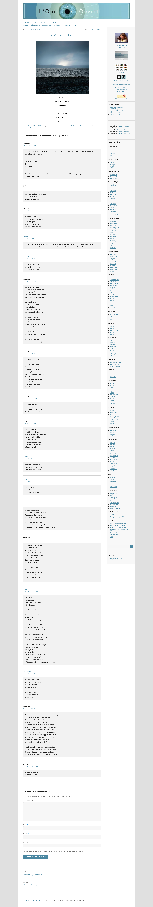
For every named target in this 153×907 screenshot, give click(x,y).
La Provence (113, 307)
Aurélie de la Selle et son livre (118, 527)
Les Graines (113, 200)
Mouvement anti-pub (116, 533)
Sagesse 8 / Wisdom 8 (116, 114)
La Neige (112, 344)
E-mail (26, 833)
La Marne (112, 300)
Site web (26, 842)
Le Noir (112, 392)
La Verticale (113, 470)
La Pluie (112, 350)
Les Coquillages (114, 231)
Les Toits (112, 265)
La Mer (55, 126)
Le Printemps (114, 314)
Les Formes (113, 452)
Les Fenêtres (113, 499)
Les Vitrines (113, 269)
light (30, 127)
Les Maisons (113, 256)
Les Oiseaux (113, 178)
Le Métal (112, 418)
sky (53, 127)
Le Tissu (112, 422)
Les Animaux (113, 174)
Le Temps (113, 465)
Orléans (112, 304)
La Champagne (114, 285)
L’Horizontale (113, 454)
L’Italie (112, 294)
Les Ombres (113, 375)
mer (38, 127)
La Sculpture (113, 486)
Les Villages (113, 267)
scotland (46, 127)
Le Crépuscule (114, 330)
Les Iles (78, 126)
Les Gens (112, 154)
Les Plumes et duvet (115, 420)
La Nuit (60, 126)
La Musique (113, 481)
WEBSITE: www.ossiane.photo (121, 61)
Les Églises (113, 495)
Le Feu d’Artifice (114, 416)
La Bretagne (113, 278)
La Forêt (112, 196)
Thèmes (121, 88)
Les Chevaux (113, 176)
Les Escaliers (113, 497)
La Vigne (112, 213)
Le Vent (112, 356)
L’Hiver (112, 320)
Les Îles (112, 293)
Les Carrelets (113, 229)
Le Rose (112, 398)
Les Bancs (113, 254)
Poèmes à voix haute (116, 366)
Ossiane (30, 126)
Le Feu (73, 126)
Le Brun (112, 387)
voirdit (25, 236)
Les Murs (112, 258)
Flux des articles (116, 558)
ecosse (99, 126)
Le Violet (112, 404)
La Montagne (113, 209)
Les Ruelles (113, 263)
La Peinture (113, 485)
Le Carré (112, 442)
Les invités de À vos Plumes (118, 523)
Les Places (113, 260)
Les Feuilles (113, 192)
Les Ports (112, 244)
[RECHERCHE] (131, 546)
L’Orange (112, 396)
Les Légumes (114, 205)
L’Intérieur (113, 501)
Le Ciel (69, 126)
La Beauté (112, 164)
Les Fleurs (113, 194)
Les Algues (113, 221)
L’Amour (112, 162)
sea (51, 127)
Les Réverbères (114, 262)
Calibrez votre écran (121, 91)
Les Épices (113, 190)
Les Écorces (113, 412)
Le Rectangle (113, 459)
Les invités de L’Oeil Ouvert (117, 525)
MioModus (27, 671)
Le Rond (112, 461)
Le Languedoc (114, 296)
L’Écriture (112, 479)
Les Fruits (112, 198)
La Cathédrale (114, 493)
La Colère (112, 166)
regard (25, 456)
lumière (34, 127)
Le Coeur (112, 444)
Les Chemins (113, 189)
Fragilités (112, 152)
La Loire (112, 298)
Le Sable (112, 246)
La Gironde (113, 289)
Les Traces (83, 126)
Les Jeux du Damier (115, 364)
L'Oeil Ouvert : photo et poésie (40, 22)
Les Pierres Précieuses (116, 436)
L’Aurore (112, 327)
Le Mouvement (114, 455)
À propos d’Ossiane (121, 45)
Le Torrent (113, 247)
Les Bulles (113, 225)
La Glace (112, 343)
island (27, 127)
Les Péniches (113, 242)
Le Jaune (112, 391)
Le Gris (112, 389)
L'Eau (51, 126)
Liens (121, 90)
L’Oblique (112, 457)
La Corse (112, 287)
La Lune (112, 332)
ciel (95, 126)
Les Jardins (113, 203)
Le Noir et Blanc (114, 394)
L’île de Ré (113, 291)
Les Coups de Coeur (115, 362)
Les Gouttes (113, 236)
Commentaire (28, 801)
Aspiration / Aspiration (116, 107)
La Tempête (113, 354)
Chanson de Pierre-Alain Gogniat (119, 529)
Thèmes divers (114, 531)
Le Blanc (112, 383)
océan (42, 127)
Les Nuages (113, 346)
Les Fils (112, 450)
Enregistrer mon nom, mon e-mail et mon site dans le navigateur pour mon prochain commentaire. (55, 851)
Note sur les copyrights (121, 99)
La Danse (112, 477)
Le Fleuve (112, 234)
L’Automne (113, 318)
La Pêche (112, 240)
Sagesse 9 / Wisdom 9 (116, 112)
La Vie (111, 155)
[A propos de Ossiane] (121, 38)
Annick (26, 256)
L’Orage (112, 348)
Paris (111, 306)
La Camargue (114, 281)
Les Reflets (113, 376)
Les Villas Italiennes (115, 215)
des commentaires (116, 560)
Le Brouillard (113, 341)
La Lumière (113, 373)
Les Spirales (113, 463)
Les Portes (113, 506)
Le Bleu (64, 126)
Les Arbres (113, 185)
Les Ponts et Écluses (115, 504)
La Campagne (114, 187)
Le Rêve (112, 168)
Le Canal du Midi (114, 227)
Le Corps (112, 150)
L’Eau (111, 233)
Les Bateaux (113, 223)
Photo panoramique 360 (117, 517)
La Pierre (112, 434)
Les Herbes (113, 202)
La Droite (112, 448)
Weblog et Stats (114, 535)
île (24, 127)
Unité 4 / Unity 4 (114, 109)
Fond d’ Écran (114, 515)
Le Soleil (112, 352)
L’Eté (111, 316)
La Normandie (114, 302)
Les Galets (113, 430)
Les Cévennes (114, 283)
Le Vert (112, 402)
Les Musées (113, 483)
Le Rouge (112, 400)
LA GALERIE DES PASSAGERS (121, 84)
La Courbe (113, 446)
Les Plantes (113, 211)
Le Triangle (113, 468)
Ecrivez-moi (121, 47)
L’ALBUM (121, 72)
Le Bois (112, 410)
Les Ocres (112, 432)
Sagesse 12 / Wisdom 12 (116, 111)
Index (111, 536)
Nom (25, 825)
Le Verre (112, 423)
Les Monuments (114, 502)
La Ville (112, 271)
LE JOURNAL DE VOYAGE (121, 80)
